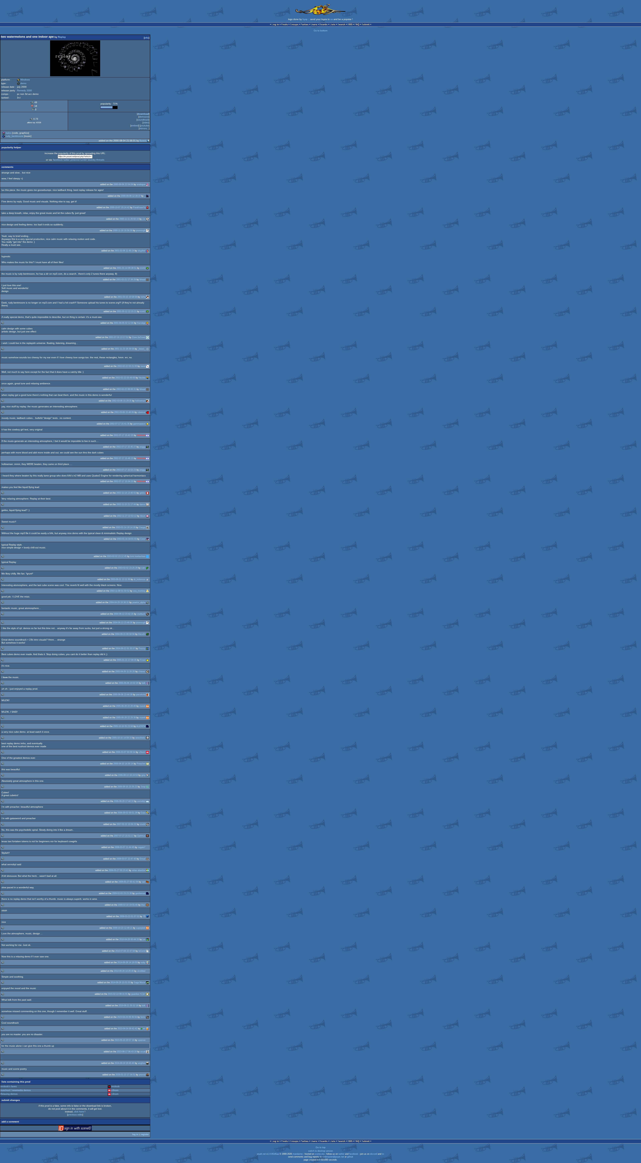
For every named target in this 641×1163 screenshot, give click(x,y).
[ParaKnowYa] (147, 207)
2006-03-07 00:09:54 (125, 752)
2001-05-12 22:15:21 (126, 311)
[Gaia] (147, 812)
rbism (142, 516)
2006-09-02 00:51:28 (127, 812)
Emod (142, 859)
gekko (142, 493)
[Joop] (147, 786)
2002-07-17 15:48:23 (123, 458)
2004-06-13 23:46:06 (122, 622)
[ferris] (147, 1017)
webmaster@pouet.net (333, 1157)
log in (135, 1134)
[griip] (147, 775)
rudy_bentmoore (14, 136)
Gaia (143, 812)
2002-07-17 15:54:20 (123, 481)
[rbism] (147, 516)
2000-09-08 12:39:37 (131, 196)
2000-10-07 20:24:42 (119, 207)
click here (79, 1111)
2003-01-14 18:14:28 (125, 527)
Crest (142, 539)
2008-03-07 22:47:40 (126, 859)
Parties (304, 24)
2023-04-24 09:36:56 (127, 1017)
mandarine (298, 1154)
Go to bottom (321, 30)
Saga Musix (139, 982)
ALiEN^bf (140, 726)
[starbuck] (147, 614)
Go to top (321, 1147)
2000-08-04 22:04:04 (123, 184)
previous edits (75, 1114)
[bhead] (147, 279)
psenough (140, 230)
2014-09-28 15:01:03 (120, 982)
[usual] (147, 1051)
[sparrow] (147, 1040)
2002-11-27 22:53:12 (126, 516)
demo (21, 83)
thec (143, 905)
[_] (147, 196)
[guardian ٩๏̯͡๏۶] (147, 994)
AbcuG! (141, 634)
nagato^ (141, 847)
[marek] (147, 706)
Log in (275, 24)
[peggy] (147, 447)
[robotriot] (147, 412)
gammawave (139, 423)
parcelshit (140, 694)
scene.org (319, 1154)
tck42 (142, 268)
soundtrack (143, 119)
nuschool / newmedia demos (16, 1090)
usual (142, 1051)
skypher (141, 250)
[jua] (147, 939)
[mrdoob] (109, 1086)
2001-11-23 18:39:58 (124, 349)
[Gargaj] (147, 527)
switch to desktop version (320, 1151)
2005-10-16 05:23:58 (123, 726)
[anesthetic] (147, 737)
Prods (284, 24)
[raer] (147, 882)
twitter (66, 159)
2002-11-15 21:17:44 (126, 504)
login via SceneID (80, 1129)
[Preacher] (147, 763)
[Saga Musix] (147, 982)
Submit (366, 24)
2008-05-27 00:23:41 (118, 870)
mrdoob (115, 1086)
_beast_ (141, 349)
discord (373, 1154)
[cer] (147, 219)
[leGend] (147, 951)
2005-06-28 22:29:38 (126, 717)
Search (341, 24)
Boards (323, 24)
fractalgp (141, 323)
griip (143, 775)
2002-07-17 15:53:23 (126, 470)
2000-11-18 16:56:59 (122, 230)
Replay (62, 37)
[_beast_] (147, 349)
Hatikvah (141, 435)
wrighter (141, 1063)
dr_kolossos (139, 579)
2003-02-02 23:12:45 (117, 556)
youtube (144, 125)
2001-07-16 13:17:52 (118, 337)
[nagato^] (147, 847)
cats (143, 568)
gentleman (140, 893)
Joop (143, 786)
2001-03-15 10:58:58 (127, 297)
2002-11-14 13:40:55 (126, 493)
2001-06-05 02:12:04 (123, 323)
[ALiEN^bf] (147, 726)
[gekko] (147, 493)
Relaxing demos (9, 1094)
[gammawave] (147, 423)
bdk (143, 683)
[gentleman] (147, 893)
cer (143, 219)
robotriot (141, 412)
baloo (9, 133)
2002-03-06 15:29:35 (122, 400)
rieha (143, 297)
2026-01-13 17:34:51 (125, 1074)
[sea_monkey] (147, 591)
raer (143, 882)
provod (142, 1074)
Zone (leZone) (138, 337)
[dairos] (147, 504)
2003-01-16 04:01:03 (127, 539)
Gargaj (142, 527)
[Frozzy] (147, 648)
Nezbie (142, 377)
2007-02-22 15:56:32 (126, 824)
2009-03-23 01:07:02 (129, 916)
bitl (144, 1028)
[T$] (147, 916)
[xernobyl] (147, 801)
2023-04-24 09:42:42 (127, 1028)
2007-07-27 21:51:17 (124, 835)
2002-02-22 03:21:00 (127, 366)
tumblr (83, 159)
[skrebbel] (147, 971)
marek (142, 706)
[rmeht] (147, 824)
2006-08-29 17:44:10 (124, 801)
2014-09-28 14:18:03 (127, 962)
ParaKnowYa (139, 207)
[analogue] (147, 184)
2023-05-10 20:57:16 (124, 1040)
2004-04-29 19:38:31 (119, 602)
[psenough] (147, 230)
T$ (144, 916)
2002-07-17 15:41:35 (120, 423)
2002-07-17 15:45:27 (126, 447)
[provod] (147, 1074)
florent (143, 140)
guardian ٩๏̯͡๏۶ (138, 994)
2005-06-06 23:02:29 (128, 683)
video (146, 122)
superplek (140, 928)
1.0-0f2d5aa (273, 1154)
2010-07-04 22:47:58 (125, 951)
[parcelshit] (147, 694)
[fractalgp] (147, 323)
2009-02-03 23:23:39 (122, 893)
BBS (350, 24)
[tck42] (147, 268)
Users (314, 24)
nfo (147, 37)
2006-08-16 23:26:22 (127, 786)
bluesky (92, 159)
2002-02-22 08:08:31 (126, 389)
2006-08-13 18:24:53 (128, 775)
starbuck (141, 614)
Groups (294, 24)
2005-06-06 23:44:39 (122, 694)
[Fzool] (147, 660)
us (331, 19)
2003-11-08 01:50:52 (119, 591)
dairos (142, 504)
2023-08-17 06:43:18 (127, 1051)
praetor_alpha (138, 602)
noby (143, 962)
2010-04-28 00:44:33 (129, 939)
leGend (142, 951)
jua (144, 939)
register (145, 1134)
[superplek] (147, 928)
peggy (142, 447)
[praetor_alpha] (147, 602)
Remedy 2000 (24, 90)
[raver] (147, 366)
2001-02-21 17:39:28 (126, 279)
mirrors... (144, 128)
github (350, 1157)
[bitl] (147, 1028)
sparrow (141, 1040)
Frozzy (142, 648)
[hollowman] (147, 400)
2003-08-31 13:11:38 (120, 579)
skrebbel (141, 971)
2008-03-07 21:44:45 (124, 847)
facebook (58, 159)
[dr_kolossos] (147, 579)
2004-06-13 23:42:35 (123, 614)
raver (143, 366)
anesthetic (140, 737)
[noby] (147, 962)
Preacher (141, 763)
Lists (332, 24)
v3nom (142, 752)
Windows (23, 79)
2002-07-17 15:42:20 (123, 435)
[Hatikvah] (147, 435)
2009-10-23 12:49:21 (122, 928)
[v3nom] (147, 752)
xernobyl (141, 801)
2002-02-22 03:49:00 (125, 377)
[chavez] (147, 671)
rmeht (142, 824)
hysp (304, 19)
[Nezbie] (147, 377)
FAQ (357, 24)
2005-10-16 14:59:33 (122, 737)
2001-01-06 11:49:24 (124, 250)
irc (383, 1154)
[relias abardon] (147, 870)
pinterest (75, 159)
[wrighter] (147, 1063)
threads (100, 159)
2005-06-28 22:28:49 (126, 706)
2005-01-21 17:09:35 (126, 660)
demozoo (144, 116)
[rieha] (147, 297)
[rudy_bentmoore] (3, 136)
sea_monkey (139, 591)
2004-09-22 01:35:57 (125, 648)
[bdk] (147, 683)
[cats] (147, 568)
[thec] (147, 905)
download (143, 114)
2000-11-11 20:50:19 (129, 219)
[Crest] (147, 539)
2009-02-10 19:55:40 (128, 905)
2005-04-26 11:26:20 (125, 671)
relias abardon (138, 870)
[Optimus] (147, 835)
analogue (141, 184)
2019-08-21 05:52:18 (128, 1005)
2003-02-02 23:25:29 (128, 568)
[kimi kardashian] (147, 556)
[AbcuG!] (147, 634)
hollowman (140, 400)
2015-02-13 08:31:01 (118, 994)
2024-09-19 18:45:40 (124, 1063)
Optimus (141, 835)
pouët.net (261, 1154)
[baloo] (3, 133)
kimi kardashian (137, 556)
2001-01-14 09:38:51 (126, 268)
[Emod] (147, 859)
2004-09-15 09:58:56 (125, 634)
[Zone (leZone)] (147, 337)
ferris (143, 1017)
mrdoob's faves (9, 1086)
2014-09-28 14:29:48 (124, 971)
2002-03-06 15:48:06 (124, 412)
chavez (141, 671)
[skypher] (147, 250)
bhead (142, 279)
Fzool (142, 660)
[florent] (148, 140)
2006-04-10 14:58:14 (123, 763)
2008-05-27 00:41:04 (128, 882)
